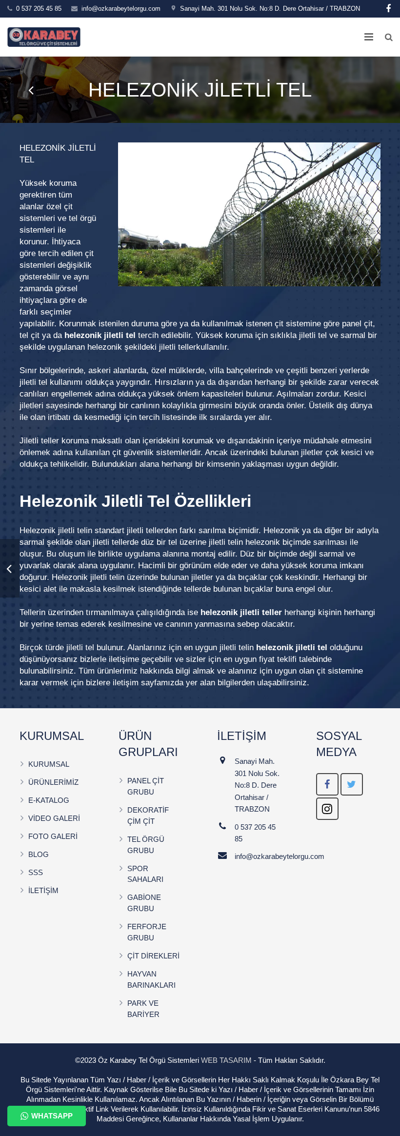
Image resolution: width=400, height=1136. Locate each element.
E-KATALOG (48, 800)
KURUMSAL (48, 764)
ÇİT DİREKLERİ (153, 956)
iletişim (126, 682)
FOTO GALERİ (53, 836)
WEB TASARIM (226, 1060)
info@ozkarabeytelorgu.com (120, 8)
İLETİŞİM (43, 890)
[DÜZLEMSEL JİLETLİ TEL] (32, 90)
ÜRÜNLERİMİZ (53, 782)
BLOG (38, 854)
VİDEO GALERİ (54, 818)
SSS (35, 872)
